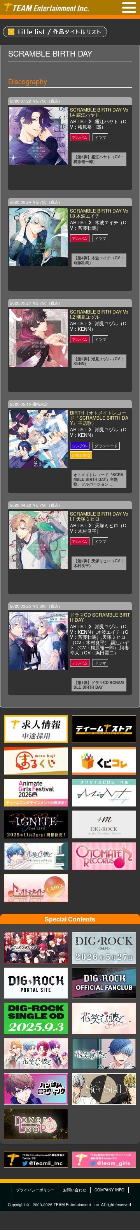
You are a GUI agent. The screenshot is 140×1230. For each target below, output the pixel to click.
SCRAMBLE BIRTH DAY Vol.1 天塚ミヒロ (99, 516)
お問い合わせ (74, 1190)
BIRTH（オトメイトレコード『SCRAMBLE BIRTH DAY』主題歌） (99, 417)
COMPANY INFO (109, 1190)
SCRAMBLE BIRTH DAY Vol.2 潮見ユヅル (99, 314)
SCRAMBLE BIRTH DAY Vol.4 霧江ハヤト (99, 112)
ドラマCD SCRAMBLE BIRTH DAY (100, 617)
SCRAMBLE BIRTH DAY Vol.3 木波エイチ (99, 213)
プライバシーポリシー (35, 1190)
